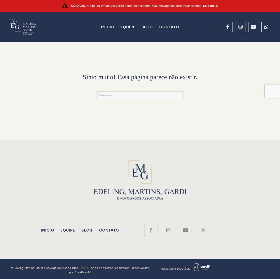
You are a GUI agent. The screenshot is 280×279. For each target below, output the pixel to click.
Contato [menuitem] (169, 27)
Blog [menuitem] (147, 27)
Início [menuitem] (107, 27)
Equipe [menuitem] (128, 27)
